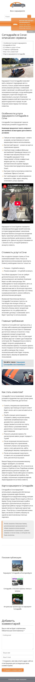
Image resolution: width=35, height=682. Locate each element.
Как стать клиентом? (10, 52)
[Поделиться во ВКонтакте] (8, 551)
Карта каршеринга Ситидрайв (14, 54)
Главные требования (10, 49)
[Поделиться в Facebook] (3, 551)
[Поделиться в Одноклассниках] (12, 551)
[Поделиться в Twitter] (21, 551)
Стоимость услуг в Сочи (11, 47)
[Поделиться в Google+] (17, 551)
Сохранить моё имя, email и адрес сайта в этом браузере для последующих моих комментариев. (17, 663)
